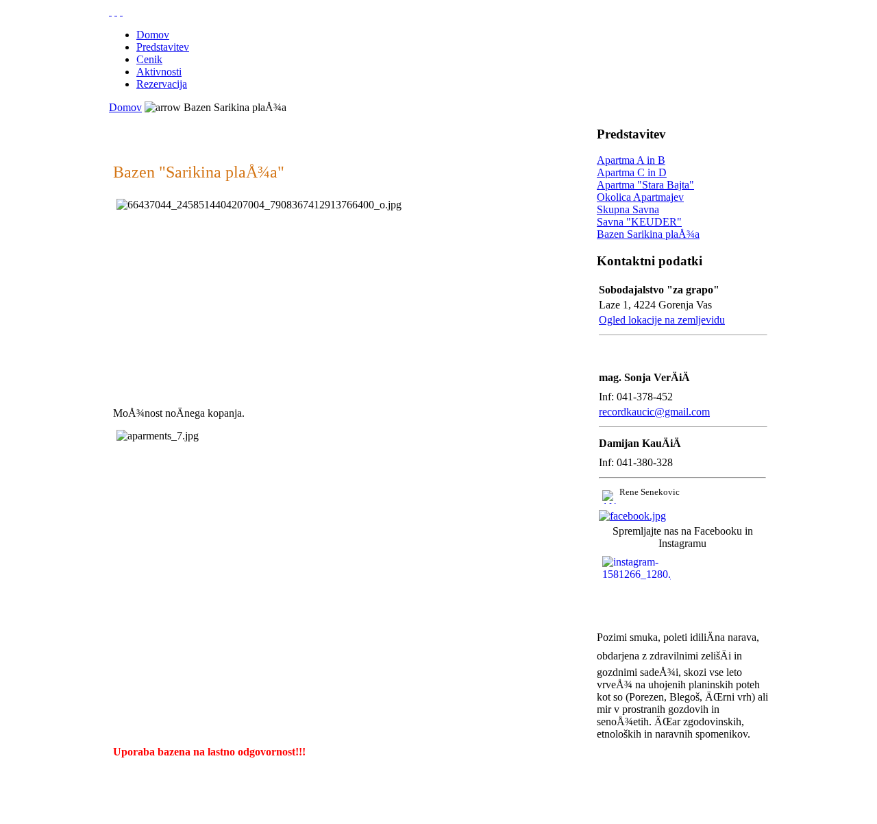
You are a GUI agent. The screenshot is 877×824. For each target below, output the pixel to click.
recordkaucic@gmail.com (654, 411)
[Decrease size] (121, 11)
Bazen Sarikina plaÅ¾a (648, 234)
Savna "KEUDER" (639, 222)
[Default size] (115, 11)
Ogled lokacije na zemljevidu (662, 320)
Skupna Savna (628, 209)
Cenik (149, 59)
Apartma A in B (631, 160)
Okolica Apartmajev (640, 197)
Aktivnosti (159, 71)
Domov (152, 34)
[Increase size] (110, 11)
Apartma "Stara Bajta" (645, 185)
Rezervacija (161, 84)
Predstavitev (162, 47)
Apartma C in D (632, 172)
